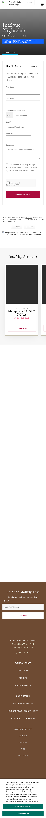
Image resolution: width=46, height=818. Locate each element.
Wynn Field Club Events (23, 718)
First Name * (10, 87)
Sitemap (23, 742)
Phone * (23, 110)
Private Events (23, 685)
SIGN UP (23, 616)
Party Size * (10, 133)
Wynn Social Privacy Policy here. (20, 170)
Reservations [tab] (10, 53)
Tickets (23, 678)
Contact (23, 736)
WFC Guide (23, 756)
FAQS (23, 749)
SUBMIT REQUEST (23, 194)
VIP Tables (23, 671)
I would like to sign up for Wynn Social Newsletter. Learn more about (21, 167)
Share (31, 227)
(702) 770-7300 (23, 652)
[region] (23, 798)
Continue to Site (23, 813)
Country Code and (13, 110)
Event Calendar (23, 663)
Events (30, 3)
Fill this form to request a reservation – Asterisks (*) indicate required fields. (22, 77)
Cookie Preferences (22, 806)
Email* (6, 601)
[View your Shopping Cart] (28, 9)
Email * (8, 122)
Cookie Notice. (33, 801)
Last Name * (10, 99)
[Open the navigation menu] (42, 5)
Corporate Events (23, 729)
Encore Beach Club (23, 704)
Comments (10, 145)
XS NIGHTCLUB (23, 696)
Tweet (18, 227)
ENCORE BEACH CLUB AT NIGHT (23, 711)
